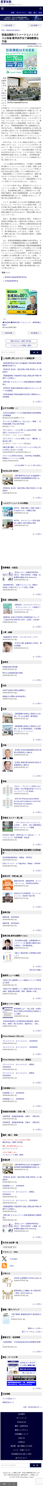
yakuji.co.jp (6, 1473)
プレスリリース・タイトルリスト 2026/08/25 (20, 1047)
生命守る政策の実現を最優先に (14, 690)
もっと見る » (37, 401)
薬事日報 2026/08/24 (11, 923)
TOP (2, 30)
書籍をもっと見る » (35, 1328)
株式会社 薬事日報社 (21, 1475)
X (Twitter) (13, 1259)
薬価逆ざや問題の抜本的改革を (14, 696)
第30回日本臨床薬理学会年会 (16, 277)
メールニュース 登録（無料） (14, 1155)
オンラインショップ (10, 1148)
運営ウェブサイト (21, 1430)
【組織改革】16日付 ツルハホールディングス (20, 637)
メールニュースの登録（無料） (21, 345)
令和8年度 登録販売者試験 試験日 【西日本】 (21, 1122)
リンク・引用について (21, 1450)
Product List (21, 1422)
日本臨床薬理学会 (11, 281)
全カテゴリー (21, 13)
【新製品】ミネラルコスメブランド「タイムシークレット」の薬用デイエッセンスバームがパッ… (27, 607)
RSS (11, 1266)
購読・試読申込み (21, 1426)
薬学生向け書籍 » (36, 970)
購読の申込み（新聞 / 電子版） (21, 341)
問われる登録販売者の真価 (13, 673)
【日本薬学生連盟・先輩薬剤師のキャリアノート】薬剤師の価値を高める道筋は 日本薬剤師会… (27, 943)
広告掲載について (21, 1434)
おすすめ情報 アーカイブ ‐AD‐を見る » (28, 465)
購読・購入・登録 (35, 13)
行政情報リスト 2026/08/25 (13, 1099)
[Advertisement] (21, 551)
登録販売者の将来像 (10, 667)
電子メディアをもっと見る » (32, 1332)
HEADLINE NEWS (12, 30)
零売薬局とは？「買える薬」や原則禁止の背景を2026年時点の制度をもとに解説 (27, 1011)
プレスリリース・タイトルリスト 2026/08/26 (20, 1041)
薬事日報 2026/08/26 (11, 917)
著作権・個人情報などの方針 (21, 1446)
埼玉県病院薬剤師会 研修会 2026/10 (17, 857)
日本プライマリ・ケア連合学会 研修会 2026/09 (21, 863)
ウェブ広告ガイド (9, 1399)
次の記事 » (34, 25)
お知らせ (21, 1438)
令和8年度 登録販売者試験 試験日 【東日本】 (21, 1116)
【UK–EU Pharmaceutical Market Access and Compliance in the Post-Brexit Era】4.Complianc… (27, 801)
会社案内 (21, 1414)
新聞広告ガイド (8, 1402)
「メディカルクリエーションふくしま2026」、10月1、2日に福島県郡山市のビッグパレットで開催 (28, 825)
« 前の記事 (8, 25)
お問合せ (21, 1442)
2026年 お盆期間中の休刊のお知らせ (28, 1278)
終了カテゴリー (21, 1458)
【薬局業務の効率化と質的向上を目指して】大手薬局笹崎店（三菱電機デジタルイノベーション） (27, 728)
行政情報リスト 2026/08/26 (13, 1093)
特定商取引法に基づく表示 (21, 1454)
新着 (12, 13)
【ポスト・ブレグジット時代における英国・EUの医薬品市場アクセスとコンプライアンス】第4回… (27, 788)
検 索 (35, 352)
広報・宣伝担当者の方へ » (32, 1407)
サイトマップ (21, 1418)
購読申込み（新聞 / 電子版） (13, 1142)
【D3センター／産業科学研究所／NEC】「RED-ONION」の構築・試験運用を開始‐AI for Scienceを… (27, 574)
